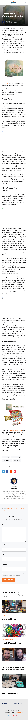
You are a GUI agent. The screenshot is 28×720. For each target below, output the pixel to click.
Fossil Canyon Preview (11, 693)
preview (17, 460)
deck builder (7, 460)
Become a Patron (6, 705)
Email (4, 554)
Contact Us (17, 705)
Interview (5, 663)
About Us (4, 703)
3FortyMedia (19, 712)
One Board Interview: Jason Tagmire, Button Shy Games (13, 668)
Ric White (9, 21)
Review (4, 615)
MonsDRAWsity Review (12, 643)
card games (16, 457)
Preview (5, 9)
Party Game (6, 639)
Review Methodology (19, 703)
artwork (6, 457)
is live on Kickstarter (15, 430)
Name (4, 544)
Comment (5, 524)
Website (4, 564)
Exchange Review (9, 619)
